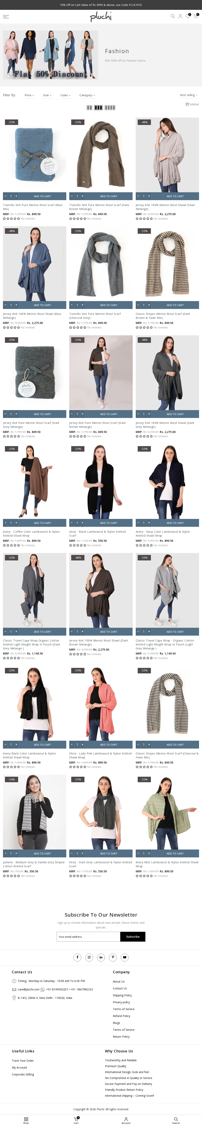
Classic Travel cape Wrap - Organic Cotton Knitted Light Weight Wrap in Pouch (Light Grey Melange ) (165, 644)
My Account (19, 1067)
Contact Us (120, 988)
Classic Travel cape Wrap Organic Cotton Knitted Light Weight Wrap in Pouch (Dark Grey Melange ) (31, 644)
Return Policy (121, 1036)
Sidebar (194, 104)
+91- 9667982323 (81, 989)
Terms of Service (124, 1009)
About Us (119, 981)
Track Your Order (23, 1060)
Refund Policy (121, 1016)
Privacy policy (121, 1002)
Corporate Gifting (23, 1074)
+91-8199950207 (57, 989)
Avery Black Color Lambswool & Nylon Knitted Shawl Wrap (29, 755)
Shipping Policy (122, 995)
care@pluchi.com (28, 989)
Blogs (116, 1023)
